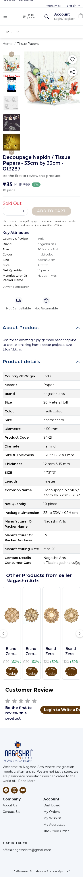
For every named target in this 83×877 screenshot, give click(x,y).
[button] (73, 6)
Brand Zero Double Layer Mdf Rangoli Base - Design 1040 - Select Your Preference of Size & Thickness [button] (12, 651)
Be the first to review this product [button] (31, 176)
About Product (21, 327)
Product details (21, 361)
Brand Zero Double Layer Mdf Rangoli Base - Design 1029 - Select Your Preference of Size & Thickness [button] (71, 651)
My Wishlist (52, 818)
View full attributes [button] (16, 287)
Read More (26, 781)
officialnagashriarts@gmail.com (27, 850)
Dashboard (51, 805)
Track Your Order (56, 831)
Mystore (64, 871)
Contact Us (11, 812)
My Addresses (54, 825)
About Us (10, 805)
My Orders (51, 812)
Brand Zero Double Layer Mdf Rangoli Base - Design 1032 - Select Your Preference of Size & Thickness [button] (51, 651)
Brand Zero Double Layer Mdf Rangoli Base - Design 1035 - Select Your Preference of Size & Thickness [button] (32, 651)
